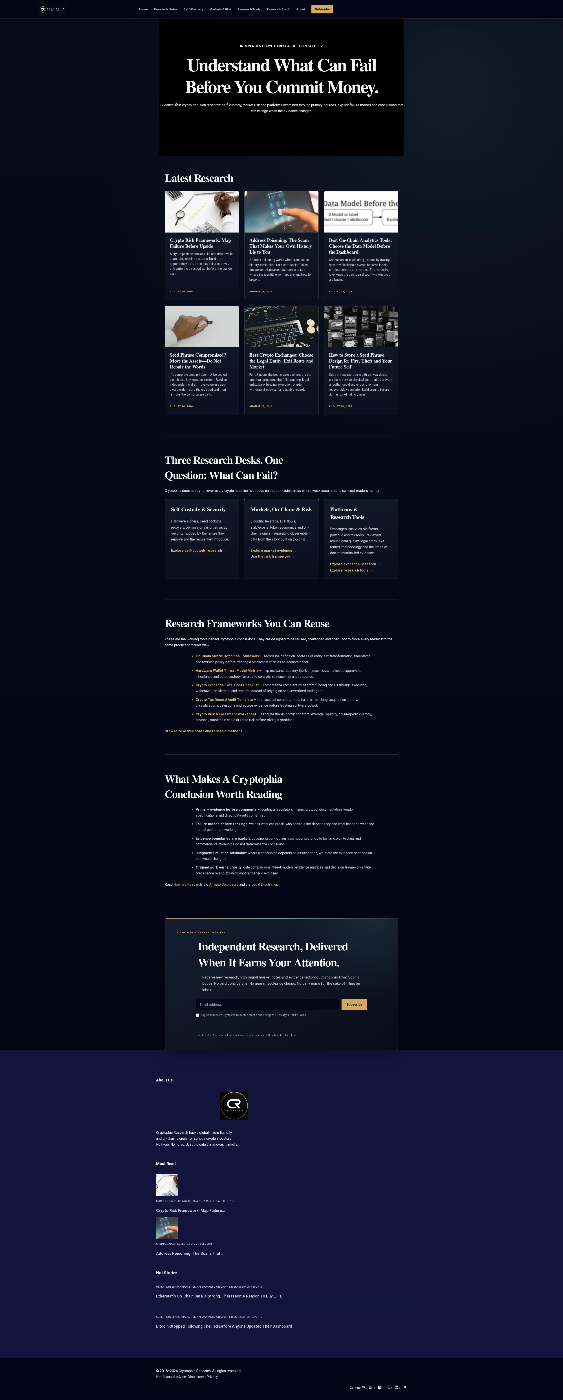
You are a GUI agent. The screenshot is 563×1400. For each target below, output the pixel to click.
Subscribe (354, 1004)
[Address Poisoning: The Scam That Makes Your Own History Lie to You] (281, 212)
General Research (169, 1286)
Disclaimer (196, 1377)
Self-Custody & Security (197, 1243)
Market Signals (192, 1286)
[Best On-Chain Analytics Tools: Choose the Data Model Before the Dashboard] (361, 212)
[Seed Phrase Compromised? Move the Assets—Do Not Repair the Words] (202, 326)
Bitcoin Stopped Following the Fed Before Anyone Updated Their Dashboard (224, 1326)
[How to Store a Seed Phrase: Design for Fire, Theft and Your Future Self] (361, 326)
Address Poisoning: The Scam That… (189, 1253)
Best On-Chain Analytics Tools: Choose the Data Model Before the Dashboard (360, 246)
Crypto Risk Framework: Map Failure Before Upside (200, 243)
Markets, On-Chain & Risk (173, 1201)
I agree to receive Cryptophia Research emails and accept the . (255, 1015)
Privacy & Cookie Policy (292, 1015)
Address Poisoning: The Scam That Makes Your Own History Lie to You (280, 246)
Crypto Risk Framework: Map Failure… (190, 1210)
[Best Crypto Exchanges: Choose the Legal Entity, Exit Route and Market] (281, 326)
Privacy (212, 1377)
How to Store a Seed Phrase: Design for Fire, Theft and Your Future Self (360, 361)
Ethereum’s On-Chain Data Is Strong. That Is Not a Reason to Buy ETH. (219, 1296)
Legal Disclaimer (264, 884)
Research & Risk (201, 1201)
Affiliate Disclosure (223, 884)
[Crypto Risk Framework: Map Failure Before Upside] (202, 212)
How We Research (188, 884)
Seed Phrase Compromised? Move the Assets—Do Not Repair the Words (198, 361)
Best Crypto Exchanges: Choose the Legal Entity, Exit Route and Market (281, 361)
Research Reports (224, 1201)
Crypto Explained (168, 1243)
